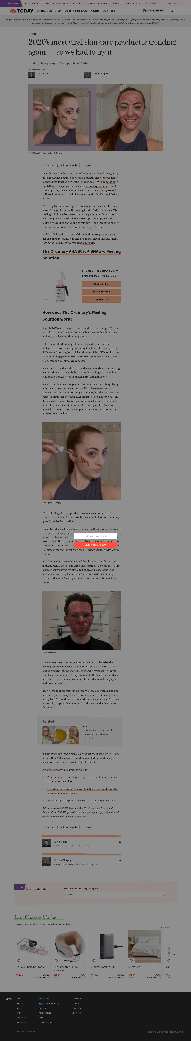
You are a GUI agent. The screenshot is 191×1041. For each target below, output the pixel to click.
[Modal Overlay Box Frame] (95, 520)
